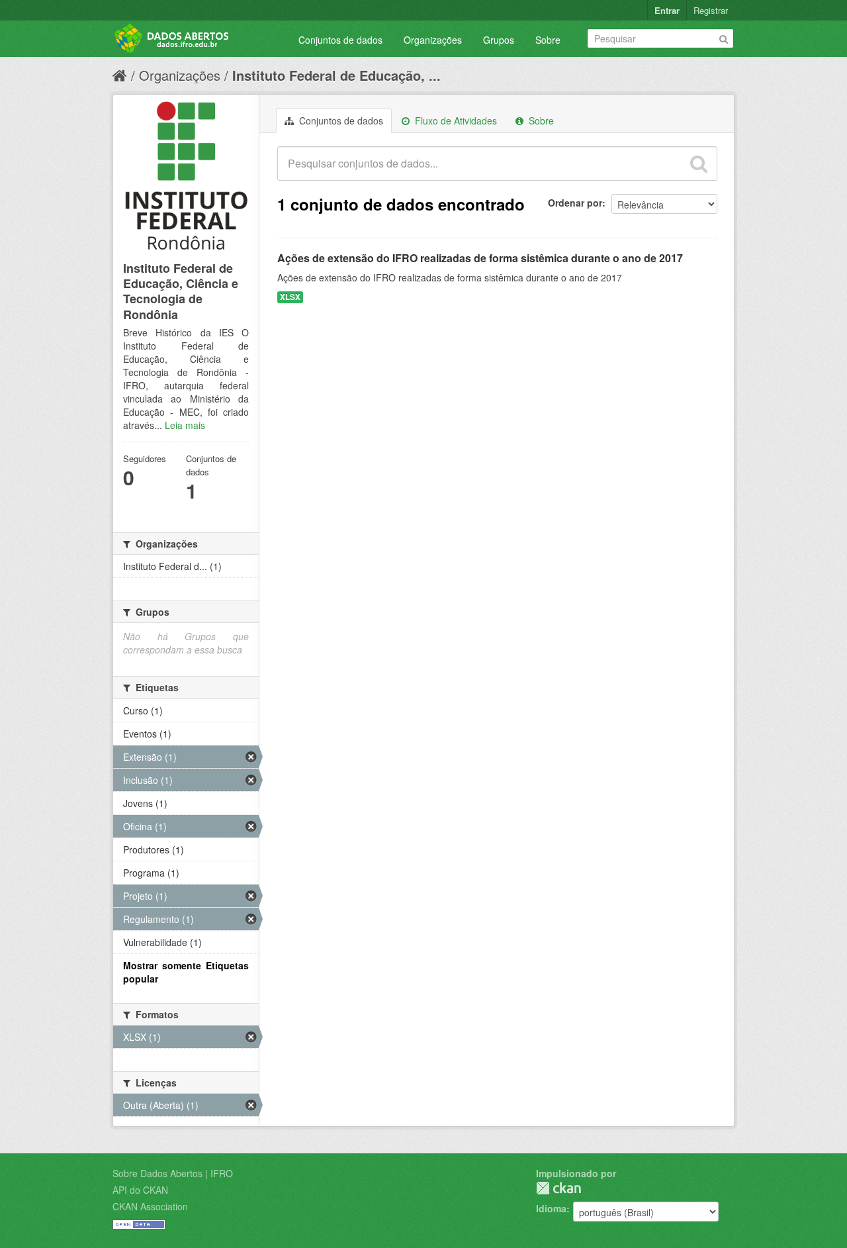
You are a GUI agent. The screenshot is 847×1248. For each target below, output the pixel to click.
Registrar (710, 10)
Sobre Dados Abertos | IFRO (172, 1173)
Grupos (498, 39)
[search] (698, 163)
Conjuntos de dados (340, 39)
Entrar (667, 10)
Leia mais (185, 425)
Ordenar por (575, 202)
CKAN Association (150, 1206)
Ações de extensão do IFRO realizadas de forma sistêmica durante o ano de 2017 (480, 257)
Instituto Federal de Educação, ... (336, 75)
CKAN (558, 1188)
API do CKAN (140, 1189)
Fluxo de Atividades (454, 120)
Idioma (551, 1208)
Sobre (547, 39)
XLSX (290, 297)
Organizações (433, 39)
